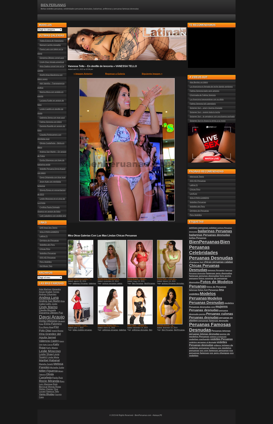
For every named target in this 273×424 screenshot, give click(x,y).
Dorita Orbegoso (48, 321)
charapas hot (196, 262)
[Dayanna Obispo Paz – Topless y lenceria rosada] (112, 305)
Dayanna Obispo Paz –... (108, 325)
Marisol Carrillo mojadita (50, 45)
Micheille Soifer (57, 367)
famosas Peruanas (216, 270)
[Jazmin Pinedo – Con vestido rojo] (82, 305)
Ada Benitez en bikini (199, 82)
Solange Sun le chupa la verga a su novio (208, 121)
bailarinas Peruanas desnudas (82, 284)
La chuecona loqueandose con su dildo (207, 99)
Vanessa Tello (52, 391)
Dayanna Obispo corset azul (52, 58)
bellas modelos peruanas (82, 330)
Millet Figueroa (48, 370)
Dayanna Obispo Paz (51, 312)
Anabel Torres (52, 292)
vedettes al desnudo (218, 337)
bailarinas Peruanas (80, 283)
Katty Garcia (48, 345)
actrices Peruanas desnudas (173, 283)
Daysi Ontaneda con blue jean (53, 177)
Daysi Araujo (52, 316)
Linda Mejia (53, 357)
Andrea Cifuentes (47, 294)
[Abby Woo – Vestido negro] (141, 305)
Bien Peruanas (137, 283)
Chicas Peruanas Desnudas (204, 267)
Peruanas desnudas (204, 317)
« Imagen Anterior (83, 73)
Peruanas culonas (219, 314)
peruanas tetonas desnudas (204, 334)
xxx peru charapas (219, 353)
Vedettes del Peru (47, 245)
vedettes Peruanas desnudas (208, 344)
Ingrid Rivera (57, 331)
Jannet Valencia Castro (49, 339)
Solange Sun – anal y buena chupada (206, 108)
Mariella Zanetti (46, 364)
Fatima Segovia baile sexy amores (204, 91)
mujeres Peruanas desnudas (208, 308)
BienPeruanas (149, 283)
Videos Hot (200, 77)
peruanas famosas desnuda (213, 320)
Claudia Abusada (47, 310)
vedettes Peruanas (221, 339)
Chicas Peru (45, 249)
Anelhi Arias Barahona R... (109, 279)
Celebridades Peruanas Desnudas (211, 255)
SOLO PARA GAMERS (49, 232)
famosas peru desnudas (219, 273)
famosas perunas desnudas (204, 276)
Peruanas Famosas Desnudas (210, 327)
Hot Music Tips (46, 266)
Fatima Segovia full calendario (203, 104)
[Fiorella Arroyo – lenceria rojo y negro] (171, 305)
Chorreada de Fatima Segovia (203, 95)
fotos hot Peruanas (208, 290)
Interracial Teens (197, 177)
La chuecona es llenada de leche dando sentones (211, 87)
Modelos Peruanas (202, 295)
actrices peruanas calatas (112, 283)
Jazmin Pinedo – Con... (78, 325)
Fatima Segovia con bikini (51, 122)
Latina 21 (44, 236)
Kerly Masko (52, 348)
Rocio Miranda (49, 381)
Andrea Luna (49, 298)
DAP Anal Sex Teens (48, 228)
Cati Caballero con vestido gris (53, 216)
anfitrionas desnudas (140, 330)
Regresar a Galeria (115, 73)
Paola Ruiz (57, 377)
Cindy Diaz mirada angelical (52, 62)
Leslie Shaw (46, 354)
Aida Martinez (45, 289)
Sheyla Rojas (54, 386)
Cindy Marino (48, 307)
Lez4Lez (193, 194)
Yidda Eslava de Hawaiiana (52, 41)
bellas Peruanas (197, 238)
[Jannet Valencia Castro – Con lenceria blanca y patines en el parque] (82, 259)
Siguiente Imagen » (152, 73)
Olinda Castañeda (46, 376)
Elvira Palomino (53, 323)
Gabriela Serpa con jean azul (52, 118)
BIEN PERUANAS (53, 5)
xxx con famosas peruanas (214, 350)
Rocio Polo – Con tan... (167, 279)
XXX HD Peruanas (48, 258)
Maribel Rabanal (49, 360)
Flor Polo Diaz (49, 328)
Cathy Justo (51, 304)
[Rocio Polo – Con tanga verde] (171, 259)
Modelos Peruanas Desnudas (206, 300)
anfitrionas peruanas (110, 330)
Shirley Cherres (46, 389)
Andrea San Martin (49, 301)
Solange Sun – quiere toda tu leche (205, 112)
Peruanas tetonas (221, 330)
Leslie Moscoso (50, 351)
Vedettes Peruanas (48, 253)
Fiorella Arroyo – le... (166, 325)
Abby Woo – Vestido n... (137, 325)
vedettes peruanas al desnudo (202, 342)
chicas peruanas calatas (218, 262)
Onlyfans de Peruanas (49, 240)
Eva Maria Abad (46, 327)
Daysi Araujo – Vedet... (137, 279)
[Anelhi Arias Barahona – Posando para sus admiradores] (112, 259)
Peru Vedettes (46, 262)
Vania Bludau (46, 394)
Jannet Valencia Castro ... (80, 279)
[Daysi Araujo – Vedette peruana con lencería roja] (141, 259)
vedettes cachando (199, 339)
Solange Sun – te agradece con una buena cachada (212, 116)
